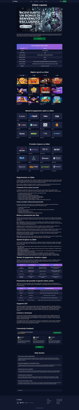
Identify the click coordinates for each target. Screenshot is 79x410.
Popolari (21, 75)
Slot (56, 75)
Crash (45, 75)
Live (33, 75)
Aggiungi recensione (57, 332)
